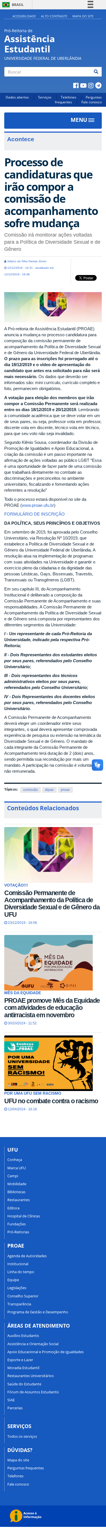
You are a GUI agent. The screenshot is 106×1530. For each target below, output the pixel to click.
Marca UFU (16, 1167)
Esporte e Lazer (20, 1359)
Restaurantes (18, 1199)
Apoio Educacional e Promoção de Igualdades (45, 1351)
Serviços (44, 97)
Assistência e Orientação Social (33, 1343)
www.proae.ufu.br (38, 505)
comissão (30, 790)
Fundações (16, 1224)
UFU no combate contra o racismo (51, 1101)
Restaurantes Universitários (30, 1375)
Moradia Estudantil (23, 1367)
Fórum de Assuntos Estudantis (33, 1391)
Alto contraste (54, 16)
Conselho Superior (22, 1296)
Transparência (19, 1304)
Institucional (17, 1263)
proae (65, 790)
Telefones (68, 97)
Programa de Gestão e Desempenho (37, 1311)
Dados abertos (17, 97)
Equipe (13, 1279)
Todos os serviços (22, 1436)
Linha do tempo (20, 1271)
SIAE (11, 1399)
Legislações (16, 1287)
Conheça (14, 1159)
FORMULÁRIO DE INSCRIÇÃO (35, 514)
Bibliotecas (16, 1191)
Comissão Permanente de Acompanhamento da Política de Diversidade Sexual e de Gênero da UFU (51, 903)
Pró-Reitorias (18, 1231)
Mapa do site (83, 16)
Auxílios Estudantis (23, 1335)
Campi (12, 1175)
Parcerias (15, 1407)
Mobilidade (16, 1183)
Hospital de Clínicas (23, 1216)
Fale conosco (91, 102)
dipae (49, 790)
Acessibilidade (24, 16)
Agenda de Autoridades (27, 1255)
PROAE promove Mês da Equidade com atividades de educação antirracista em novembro (52, 1008)
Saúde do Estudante (24, 1384)
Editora (13, 1208)
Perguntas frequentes (25, 1467)
